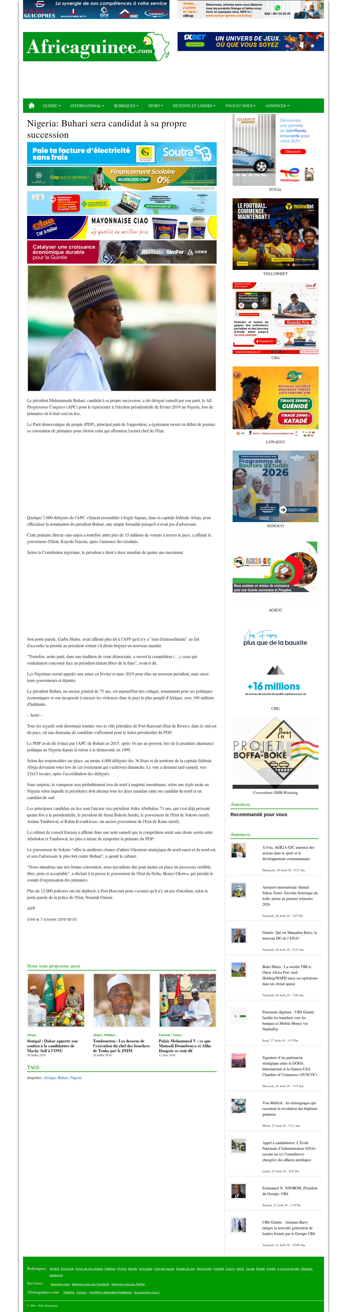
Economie (67, 1268)
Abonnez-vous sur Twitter (128, 1284)
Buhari (63, 1077)
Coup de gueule (164, 1268)
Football (218, 1268)
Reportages (204, 1268)
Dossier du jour (185, 1268)
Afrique (50, 1077)
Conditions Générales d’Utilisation (110, 1292)
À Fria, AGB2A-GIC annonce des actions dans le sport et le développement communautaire (288, 853)
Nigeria (76, 1077)
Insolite (271, 1268)
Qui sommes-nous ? (147, 1292)
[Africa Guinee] (96, 46)
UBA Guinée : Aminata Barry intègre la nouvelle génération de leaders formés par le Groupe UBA (288, 1228)
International (85, 105)
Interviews (145, 1268)
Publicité (68, 1292)
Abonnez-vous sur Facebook (90, 1284)
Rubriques (124, 105)
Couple (250, 1268)
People (260, 1268)
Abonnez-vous (60, 1284)
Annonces (275, 105)
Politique (110, 1268)
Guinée (50, 105)
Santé (240, 1268)
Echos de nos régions (89, 1268)
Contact (81, 1292)
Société (54, 1268)
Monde (132, 1268)
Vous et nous (239, 105)
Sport (154, 105)
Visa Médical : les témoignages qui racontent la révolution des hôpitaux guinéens (289, 1108)
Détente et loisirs (192, 105)
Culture (230, 1268)
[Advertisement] (173, 82)
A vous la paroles (288, 1268)
